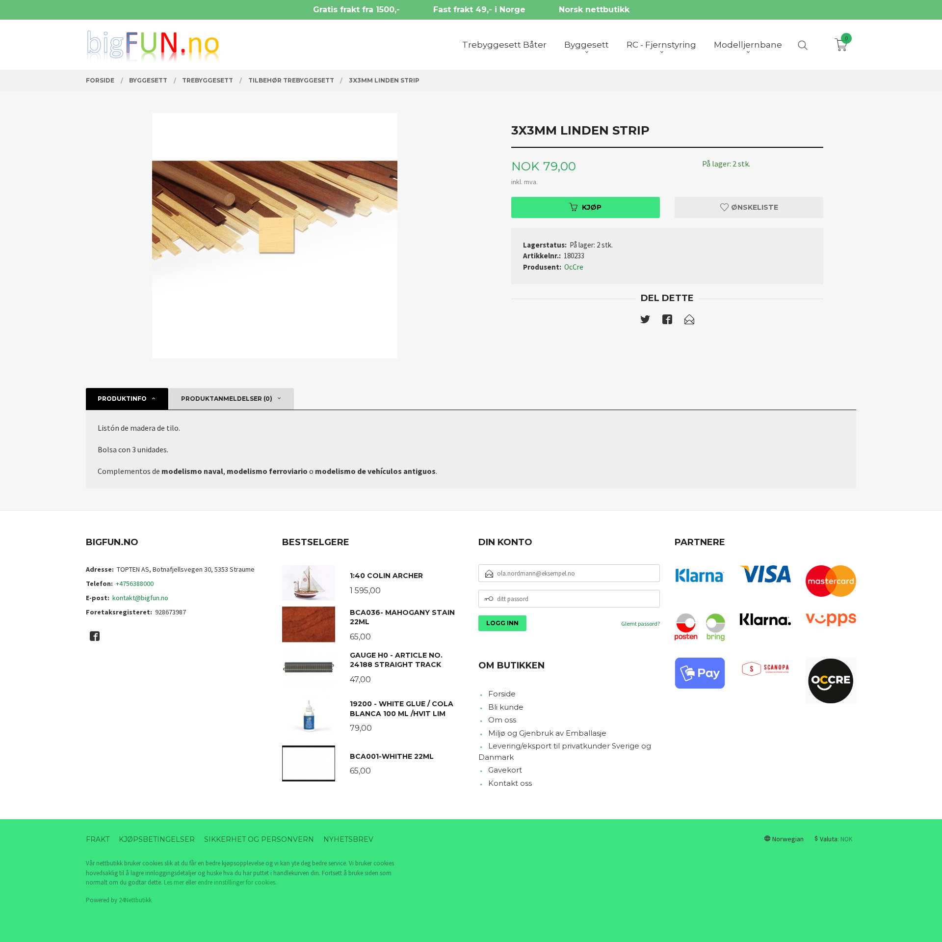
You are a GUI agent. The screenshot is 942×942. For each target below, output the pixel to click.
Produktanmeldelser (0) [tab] (226, 398)
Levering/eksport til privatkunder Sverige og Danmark (564, 751)
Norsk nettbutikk (594, 9)
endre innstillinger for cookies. (237, 882)
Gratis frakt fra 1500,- (356, 9)
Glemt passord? (640, 623)
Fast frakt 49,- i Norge (479, 9)
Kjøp (592, 207)
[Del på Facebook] (667, 321)
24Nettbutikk (135, 900)
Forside (502, 693)
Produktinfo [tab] (122, 398)
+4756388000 (135, 583)
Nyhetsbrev (348, 839)
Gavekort (505, 770)
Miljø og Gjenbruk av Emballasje (547, 733)
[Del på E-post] (689, 321)
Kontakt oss (510, 783)
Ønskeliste (753, 207)
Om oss (502, 719)
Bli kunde (505, 707)
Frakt (97, 839)
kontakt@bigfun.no (140, 597)
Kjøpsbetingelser (157, 839)
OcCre (573, 267)
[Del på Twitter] (645, 321)
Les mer (174, 882)
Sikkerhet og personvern (259, 839)
